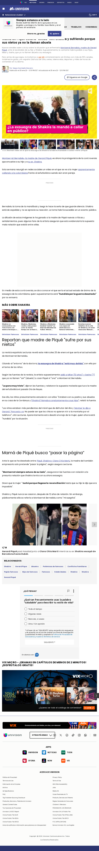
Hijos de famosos (30, 572)
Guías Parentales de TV (60, 794)
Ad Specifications (8, 791)
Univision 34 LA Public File (61, 811)
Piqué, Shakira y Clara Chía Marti (53, 460)
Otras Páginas (40, 735)
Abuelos (34, 566)
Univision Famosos (10, 334)
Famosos (50, 2)
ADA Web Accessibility (60, 784)
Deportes (60, 2)
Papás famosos (11, 572)
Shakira (7, 566)
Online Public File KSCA (10, 818)
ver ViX (41, 57)
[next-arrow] (94, 524)
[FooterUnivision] (13, 735)
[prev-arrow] (2, 524)
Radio (69, 2)
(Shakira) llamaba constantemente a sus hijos (54, 400)
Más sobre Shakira (16, 305)
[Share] (94, 77)
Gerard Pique (21, 566)
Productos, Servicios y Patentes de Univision (17, 801)
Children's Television (59, 804)
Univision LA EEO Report (11, 811)
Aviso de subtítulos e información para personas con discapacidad (24, 825)
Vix (25, 2)
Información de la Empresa (11, 784)
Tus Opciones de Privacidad (12, 808)
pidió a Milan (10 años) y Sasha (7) (77, 374)
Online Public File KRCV (61, 818)
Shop (76, 2)
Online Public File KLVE (10, 815)
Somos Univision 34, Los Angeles (63, 825)
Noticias (33, 2)
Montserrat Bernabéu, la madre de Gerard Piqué (27, 158)
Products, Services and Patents (63, 798)
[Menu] (3, 9)
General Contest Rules (10, 804)
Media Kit (56, 791)
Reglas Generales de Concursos (63, 801)
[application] (49, 112)
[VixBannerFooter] (49, 725)
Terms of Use (57, 781)
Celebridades (60, 572)
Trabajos (76, 27)
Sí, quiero (54, 33)
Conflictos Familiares (77, 566)
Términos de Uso (8, 781)
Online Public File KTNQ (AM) (63, 815)
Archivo (5, 787)
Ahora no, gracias (36, 33)
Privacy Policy (57, 777)
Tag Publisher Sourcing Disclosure (14, 798)
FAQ (4, 794)
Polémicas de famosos (53, 566)
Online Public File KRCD (11, 822)
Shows (41, 2)
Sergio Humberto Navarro (23, 68)
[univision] (19, 8)
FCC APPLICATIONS (59, 822)
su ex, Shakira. (35, 161)
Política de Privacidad (10, 777)
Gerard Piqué (10, 577)
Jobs (54, 787)
